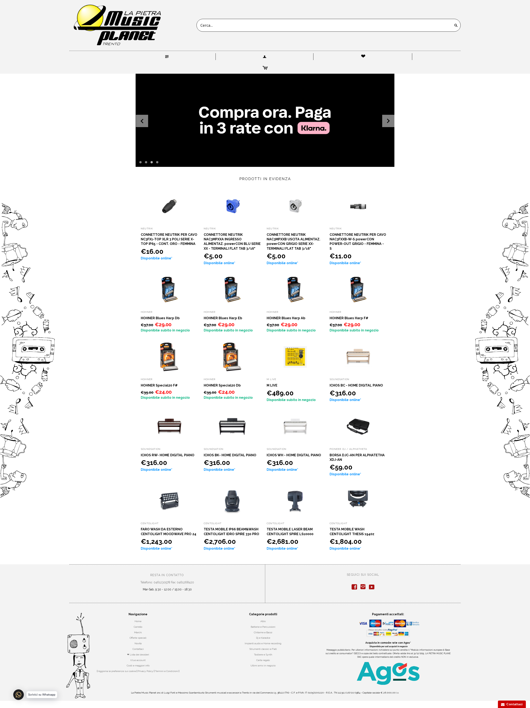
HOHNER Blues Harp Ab (286, 318)
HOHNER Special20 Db (222, 385)
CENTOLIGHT (150, 523)
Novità (138, 643)
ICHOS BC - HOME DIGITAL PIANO (356, 385)
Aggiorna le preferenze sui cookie (117, 671)
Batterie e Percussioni (263, 626)
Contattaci (138, 649)
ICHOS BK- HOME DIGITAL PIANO (230, 455)
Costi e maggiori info (138, 665)
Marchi (138, 632)
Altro (263, 621)
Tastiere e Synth (263, 654)
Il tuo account (138, 660)
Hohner (147, 312)
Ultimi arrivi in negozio (263, 665)
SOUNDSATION (339, 379)
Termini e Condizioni (166, 671)
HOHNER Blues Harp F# (349, 318)
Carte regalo (263, 660)
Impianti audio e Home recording (263, 643)
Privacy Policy (145, 671)
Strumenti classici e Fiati (263, 649)
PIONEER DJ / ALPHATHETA (348, 449)
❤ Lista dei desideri (138, 654)
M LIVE (272, 385)
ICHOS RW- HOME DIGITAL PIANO (167, 455)
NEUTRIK (147, 228)
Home (138, 621)
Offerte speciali (138, 637)
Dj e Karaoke (263, 637)
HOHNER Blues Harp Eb (223, 318)
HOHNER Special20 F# (159, 385)
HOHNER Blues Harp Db (160, 318)
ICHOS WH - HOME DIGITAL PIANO (294, 455)
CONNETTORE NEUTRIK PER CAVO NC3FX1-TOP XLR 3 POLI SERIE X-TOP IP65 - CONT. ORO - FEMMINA (169, 239)
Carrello (138, 626)
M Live (271, 379)
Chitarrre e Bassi (263, 632)
